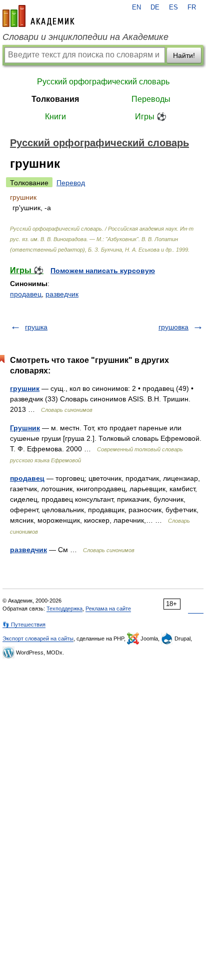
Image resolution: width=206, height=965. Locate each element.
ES (173, 7)
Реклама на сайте (108, 609)
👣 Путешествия (24, 625)
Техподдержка (64, 609)
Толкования (55, 99)
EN (136, 7)
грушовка (173, 327)
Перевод (70, 183)
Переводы (151, 99)
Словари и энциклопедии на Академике (85, 37)
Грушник (25, 428)
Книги (55, 116)
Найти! (184, 55)
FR (192, 7)
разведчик (62, 294)
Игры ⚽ (150, 116)
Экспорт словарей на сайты (38, 639)
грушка (36, 327)
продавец (26, 294)
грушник (25, 388)
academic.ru (38, 16)
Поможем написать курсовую (102, 271)
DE (155, 7)
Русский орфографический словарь (103, 81)
